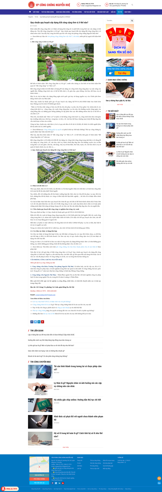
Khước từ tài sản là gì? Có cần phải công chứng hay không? (48, 356)
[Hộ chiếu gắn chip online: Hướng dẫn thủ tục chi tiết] (40, 405)
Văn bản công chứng (95, 463)
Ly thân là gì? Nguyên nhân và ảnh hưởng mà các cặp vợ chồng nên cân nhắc (125, 154)
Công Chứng (128, 489)
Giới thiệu (36, 12)
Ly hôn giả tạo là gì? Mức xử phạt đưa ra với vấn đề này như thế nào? (51, 345)
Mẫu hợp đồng (106, 468)
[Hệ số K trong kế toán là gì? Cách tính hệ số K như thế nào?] (40, 438)
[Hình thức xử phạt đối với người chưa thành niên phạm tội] (40, 422)
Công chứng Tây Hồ (35, 489)
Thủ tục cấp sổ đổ (94, 468)
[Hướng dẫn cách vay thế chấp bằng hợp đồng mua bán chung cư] (110, 135)
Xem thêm (127, 12)
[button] (132, 89)
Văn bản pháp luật (103, 12)
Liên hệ (79, 468)
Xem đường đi (39, 475)
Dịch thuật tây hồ (58, 489)
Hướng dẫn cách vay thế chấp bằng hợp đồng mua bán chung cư (49, 340)
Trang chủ (79, 460)
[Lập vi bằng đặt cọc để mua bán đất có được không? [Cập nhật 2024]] (110, 116)
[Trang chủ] (30, 12)
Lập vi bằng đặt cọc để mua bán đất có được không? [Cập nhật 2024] (51, 335)
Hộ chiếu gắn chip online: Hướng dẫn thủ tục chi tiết (77, 399)
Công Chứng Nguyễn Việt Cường (115, 489)
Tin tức (120, 12)
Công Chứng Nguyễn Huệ (69, 489)
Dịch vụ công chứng (92, 489)
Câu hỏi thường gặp (108, 466)
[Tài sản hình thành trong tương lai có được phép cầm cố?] (40, 371)
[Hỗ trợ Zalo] (159, 483)
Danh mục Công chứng (63, 12)
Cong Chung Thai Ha (47, 489)
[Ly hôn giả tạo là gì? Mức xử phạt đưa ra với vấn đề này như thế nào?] (110, 144)
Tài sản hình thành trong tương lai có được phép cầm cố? (124, 126)
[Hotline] (3, 489)
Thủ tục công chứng (47, 12)
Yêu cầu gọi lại (39, 483)
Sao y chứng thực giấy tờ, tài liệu (118, 100)
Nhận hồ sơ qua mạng (108, 460)
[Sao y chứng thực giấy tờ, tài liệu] (120, 90)
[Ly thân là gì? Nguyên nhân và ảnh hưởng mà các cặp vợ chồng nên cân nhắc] (40, 388)
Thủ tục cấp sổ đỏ (89, 12)
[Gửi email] (159, 478)
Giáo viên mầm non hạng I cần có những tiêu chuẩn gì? (46, 351)
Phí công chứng (77, 12)
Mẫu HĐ (113, 12)
